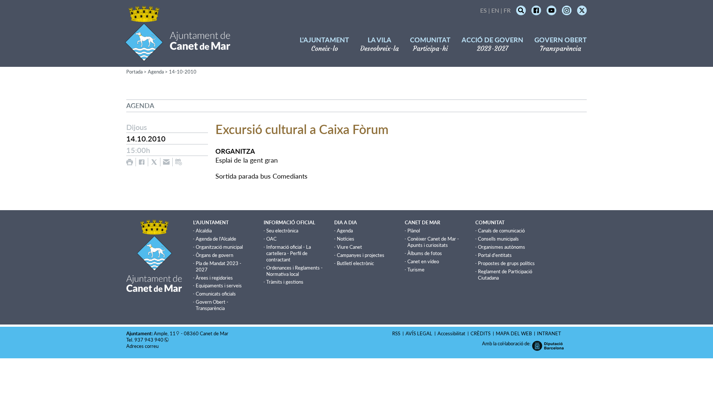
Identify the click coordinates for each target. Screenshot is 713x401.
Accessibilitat (451, 333)
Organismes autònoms (501, 247)
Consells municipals (498, 239)
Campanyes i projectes (360, 255)
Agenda (156, 72)
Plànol (413, 231)
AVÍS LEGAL (419, 333)
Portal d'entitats (495, 255)
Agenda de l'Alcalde (216, 239)
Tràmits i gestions (284, 282)
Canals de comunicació (501, 231)
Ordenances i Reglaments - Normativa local (294, 271)
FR (507, 10)
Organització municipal (219, 247)
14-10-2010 (182, 72)
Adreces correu (143, 346)
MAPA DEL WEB (514, 333)
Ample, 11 (165, 333)
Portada (134, 72)
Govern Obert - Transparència (212, 305)
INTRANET (549, 333)
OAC (271, 239)
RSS (396, 333)
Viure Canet (349, 247)
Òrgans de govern (214, 255)
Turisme (415, 270)
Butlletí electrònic (355, 263)
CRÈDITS (481, 333)
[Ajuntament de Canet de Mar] (177, 56)
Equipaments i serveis (219, 285)
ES (483, 10)
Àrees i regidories (214, 278)
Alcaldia (204, 231)
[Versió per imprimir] (130, 162)
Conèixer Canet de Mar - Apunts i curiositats (433, 242)
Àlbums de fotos (424, 253)
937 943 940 (148, 340)
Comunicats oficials (216, 294)
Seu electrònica (282, 231)
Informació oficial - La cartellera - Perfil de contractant (288, 253)
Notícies (345, 239)
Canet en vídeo (423, 261)
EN (495, 10)
